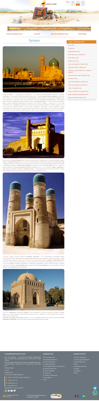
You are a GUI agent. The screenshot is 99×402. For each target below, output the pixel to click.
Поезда (77, 368)
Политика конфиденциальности (37, 395)
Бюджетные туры (73, 61)
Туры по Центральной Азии (82, 359)
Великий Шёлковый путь (50, 359)
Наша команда (10, 368)
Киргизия (66, 28)
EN (72, 2)
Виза (76, 364)
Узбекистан (14, 28)
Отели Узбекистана (80, 362)
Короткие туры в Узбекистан (76, 54)
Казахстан (32, 28)
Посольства (47, 373)
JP (82, 4)
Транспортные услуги (80, 366)
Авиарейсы (78, 371)
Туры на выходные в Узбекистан (78, 85)
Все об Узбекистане (59, 34)
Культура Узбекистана (50, 368)
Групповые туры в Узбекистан (77, 67)
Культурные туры (73, 57)
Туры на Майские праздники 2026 (78, 94)
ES (77, 2)
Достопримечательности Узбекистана (54, 366)
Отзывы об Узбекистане (50, 375)
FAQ (45, 379)
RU (78, 4)
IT (72, 4)
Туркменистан (49, 28)
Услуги (37, 34)
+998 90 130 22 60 (12, 380)
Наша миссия (9, 372)
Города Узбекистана (49, 364)
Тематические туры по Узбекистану (79, 75)
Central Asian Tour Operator (49, 1)
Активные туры (72, 78)
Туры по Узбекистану (80, 357)
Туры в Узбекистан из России (77, 97)
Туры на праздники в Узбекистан (78, 81)
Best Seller (71, 45)
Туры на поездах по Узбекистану (78, 64)
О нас (7, 370)
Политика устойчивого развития (14, 374)
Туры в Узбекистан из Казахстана (78, 91)
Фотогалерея (47, 377)
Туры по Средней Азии (75, 88)
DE (67, 2)
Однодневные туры (74, 51)
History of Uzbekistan (49, 362)
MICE (76, 373)
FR (83, 2)
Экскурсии (71, 48)
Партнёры (82, 34)
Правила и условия (33, 397)
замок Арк (17, 162)
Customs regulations (49, 371)
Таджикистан (83, 28)
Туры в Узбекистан (14, 34)
